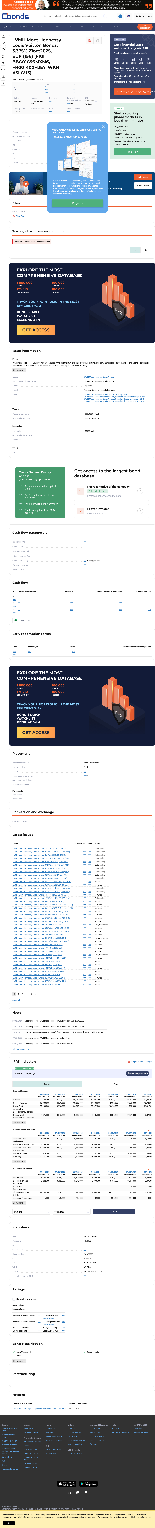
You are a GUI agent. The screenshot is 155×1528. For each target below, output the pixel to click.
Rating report (48, 1318)
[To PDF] (90, 40)
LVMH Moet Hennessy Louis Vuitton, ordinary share (105, 394)
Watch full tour (143, 185)
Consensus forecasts (76, 1440)
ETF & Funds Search (76, 1453)
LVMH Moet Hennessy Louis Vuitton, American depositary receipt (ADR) (114, 397)
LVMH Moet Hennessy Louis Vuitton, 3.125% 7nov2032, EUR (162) (41, 865)
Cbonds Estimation (9, 1445)
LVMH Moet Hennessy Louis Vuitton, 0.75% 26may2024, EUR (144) (41, 928)
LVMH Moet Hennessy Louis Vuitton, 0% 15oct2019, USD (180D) (40, 911)
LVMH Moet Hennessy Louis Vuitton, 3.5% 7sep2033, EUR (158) (40, 878)
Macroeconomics (75, 1444)
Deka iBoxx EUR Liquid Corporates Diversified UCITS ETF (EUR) (39, 1408)
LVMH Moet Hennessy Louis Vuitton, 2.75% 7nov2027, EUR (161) (40, 862)
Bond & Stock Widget (54, 1436)
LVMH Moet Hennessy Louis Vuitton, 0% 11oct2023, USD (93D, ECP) (42, 881)
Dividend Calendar (31, 1432)
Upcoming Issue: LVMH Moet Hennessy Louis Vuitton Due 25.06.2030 (54, 1021)
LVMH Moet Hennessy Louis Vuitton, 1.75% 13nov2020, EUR (38, 961)
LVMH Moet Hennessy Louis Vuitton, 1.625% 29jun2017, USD (39, 968)
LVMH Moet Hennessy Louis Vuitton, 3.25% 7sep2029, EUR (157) (40, 875)
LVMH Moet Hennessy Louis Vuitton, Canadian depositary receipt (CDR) (114, 399)
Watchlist (49, 1432)
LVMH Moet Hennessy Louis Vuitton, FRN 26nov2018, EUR (38, 935)
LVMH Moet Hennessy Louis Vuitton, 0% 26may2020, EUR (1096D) (41, 931)
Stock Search (29, 1428)
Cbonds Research (97, 1436)
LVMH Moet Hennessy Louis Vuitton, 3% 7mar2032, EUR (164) (39, 855)
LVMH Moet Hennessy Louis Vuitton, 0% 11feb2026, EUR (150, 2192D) (43, 908)
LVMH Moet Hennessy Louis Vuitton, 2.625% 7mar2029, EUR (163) (41, 858)
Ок (9, 1523)
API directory (51, 1453)
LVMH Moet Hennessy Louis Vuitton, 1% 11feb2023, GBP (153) (40, 895)
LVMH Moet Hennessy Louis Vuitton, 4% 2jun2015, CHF (36, 984)
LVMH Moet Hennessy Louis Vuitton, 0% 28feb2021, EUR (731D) (40, 915)
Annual (117, 1084)
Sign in (138, 16)
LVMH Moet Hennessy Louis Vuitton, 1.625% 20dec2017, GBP (39, 958)
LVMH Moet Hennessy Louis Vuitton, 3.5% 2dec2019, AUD (37, 945)
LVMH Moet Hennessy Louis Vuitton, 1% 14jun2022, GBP (37, 925)
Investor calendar (31, 1467)
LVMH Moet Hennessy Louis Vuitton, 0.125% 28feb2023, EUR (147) (41, 918)
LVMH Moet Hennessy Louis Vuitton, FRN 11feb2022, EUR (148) (40, 901)
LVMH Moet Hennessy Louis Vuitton (99, 377)
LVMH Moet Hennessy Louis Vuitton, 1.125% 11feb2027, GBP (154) (41, 898)
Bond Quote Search (9, 1441)
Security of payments (120, 1432)
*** (74, 87)
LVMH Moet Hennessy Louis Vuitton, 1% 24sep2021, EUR (37, 954)
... (27, 994)
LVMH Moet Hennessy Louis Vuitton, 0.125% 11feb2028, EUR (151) (41, 891)
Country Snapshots (75, 1432)
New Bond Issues (31, 1449)
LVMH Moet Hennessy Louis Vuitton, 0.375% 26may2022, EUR (39, 938)
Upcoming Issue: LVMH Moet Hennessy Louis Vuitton (47, 1038)
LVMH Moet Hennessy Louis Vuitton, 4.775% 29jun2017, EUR (39, 978)
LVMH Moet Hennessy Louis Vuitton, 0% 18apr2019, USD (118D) (40, 921)
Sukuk (4, 1465)
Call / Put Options (31, 1453)
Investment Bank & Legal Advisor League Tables (10, 1451)
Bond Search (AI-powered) (8, 1436)
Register (77, 203)
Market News (95, 1428)
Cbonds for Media (97, 1440)
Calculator (138, 1428)
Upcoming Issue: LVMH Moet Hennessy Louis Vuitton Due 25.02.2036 (54, 1026)
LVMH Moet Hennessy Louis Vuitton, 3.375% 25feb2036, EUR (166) (41, 852)
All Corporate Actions (32, 1442)
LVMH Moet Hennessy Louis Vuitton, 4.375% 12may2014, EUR (39, 981)
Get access (36, 329)
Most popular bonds (10, 1469)
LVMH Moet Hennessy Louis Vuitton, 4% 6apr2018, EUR (36, 974)
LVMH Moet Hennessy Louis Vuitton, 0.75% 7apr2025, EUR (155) (40, 885)
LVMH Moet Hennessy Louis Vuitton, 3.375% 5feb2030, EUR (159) (41, 871)
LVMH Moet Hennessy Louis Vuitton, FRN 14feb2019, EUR (37, 948)
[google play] (88, 1484)
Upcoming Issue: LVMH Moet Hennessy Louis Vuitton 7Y (49, 1044)
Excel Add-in (105, 27)
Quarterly (47, 1084)
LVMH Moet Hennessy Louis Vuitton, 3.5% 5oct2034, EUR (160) (40, 868)
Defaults (27, 1446)
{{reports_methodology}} (141, 1061)
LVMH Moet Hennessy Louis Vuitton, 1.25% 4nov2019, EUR (38, 951)
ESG (3, 1461)
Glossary (93, 1444)
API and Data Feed (53, 1449)
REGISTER (147, 16)
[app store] (66, 1484)
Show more (18, 370)
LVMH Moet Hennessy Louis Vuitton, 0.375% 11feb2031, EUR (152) (41, 888)
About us (131, 27)
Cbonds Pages (7, 1457)
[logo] (15, 16)
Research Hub (95, 1432)
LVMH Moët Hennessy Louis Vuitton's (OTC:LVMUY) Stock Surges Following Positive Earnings (64, 1032)
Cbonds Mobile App (54, 1440)
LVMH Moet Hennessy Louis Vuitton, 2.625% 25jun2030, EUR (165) (41, 848)
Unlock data (143, 177)
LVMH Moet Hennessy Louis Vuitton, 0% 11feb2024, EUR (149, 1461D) (43, 905)
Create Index (73, 1436)
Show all (16, 1000)
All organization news (21, 1049)
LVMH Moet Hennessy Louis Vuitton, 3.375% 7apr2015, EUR (38, 971)
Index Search (73, 1428)
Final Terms (21, 216)
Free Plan (132, 151)
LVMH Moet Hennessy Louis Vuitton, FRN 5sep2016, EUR (37, 964)
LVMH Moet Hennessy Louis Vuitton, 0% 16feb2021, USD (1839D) (41, 941)
